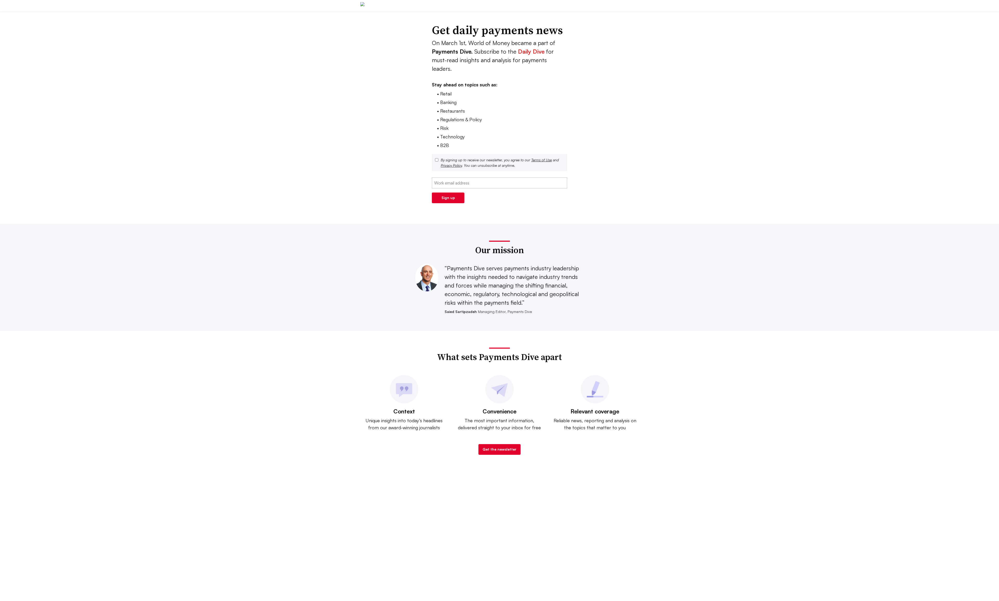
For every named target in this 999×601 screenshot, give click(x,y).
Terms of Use (541, 160)
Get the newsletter (499, 449)
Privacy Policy (451, 165)
